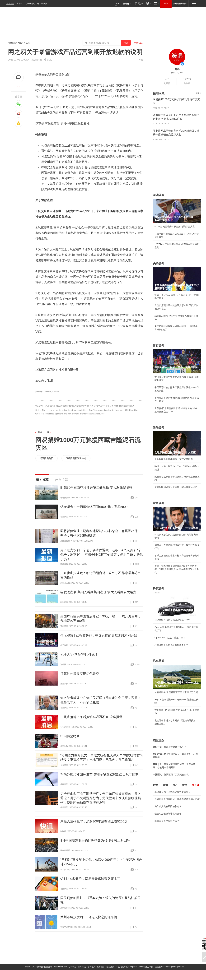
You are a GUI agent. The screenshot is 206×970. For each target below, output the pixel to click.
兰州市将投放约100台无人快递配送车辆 (88, 917)
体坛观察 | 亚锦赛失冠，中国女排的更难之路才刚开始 (98, 635)
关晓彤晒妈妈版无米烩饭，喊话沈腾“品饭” (175, 487)
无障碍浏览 (30, 3)
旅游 (184, 785)
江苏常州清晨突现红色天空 (79, 673)
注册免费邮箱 (179, 3)
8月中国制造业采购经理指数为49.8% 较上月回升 (95, 840)
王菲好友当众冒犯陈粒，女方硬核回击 (173, 459)
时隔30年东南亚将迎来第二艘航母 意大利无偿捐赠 (96, 487)
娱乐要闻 (158, 427)
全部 (198, 93)
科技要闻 (158, 588)
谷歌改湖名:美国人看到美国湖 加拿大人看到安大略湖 (98, 592)
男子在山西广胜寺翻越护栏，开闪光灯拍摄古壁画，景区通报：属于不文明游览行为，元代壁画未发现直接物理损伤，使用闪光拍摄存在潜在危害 (100, 798)
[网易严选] (138, 3)
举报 (141, 60)
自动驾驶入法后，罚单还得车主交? (172, 620)
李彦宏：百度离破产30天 (167, 821)
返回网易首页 (46, 458)
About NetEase (60, 967)
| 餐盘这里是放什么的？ (169, 747)
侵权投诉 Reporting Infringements (169, 967)
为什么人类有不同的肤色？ (168, 806)
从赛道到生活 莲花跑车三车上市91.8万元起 (176, 692)
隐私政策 (110, 967)
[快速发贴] (19, 77)
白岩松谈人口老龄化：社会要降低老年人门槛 (177, 799)
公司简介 (72, 967)
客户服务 (101, 967)
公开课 (196, 785)
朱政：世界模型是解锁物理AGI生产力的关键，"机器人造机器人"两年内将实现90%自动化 (176, 569)
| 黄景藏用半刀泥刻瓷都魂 (171, 774)
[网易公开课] (127, 3)
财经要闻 (158, 503)
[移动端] (117, 3)
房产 (175, 785)
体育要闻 (158, 345)
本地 (165, 785)
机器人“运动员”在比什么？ (79, 654)
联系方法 (82, 967)
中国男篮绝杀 (70, 736)
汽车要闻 (158, 660)
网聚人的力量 (177, 72)
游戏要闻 (158, 195)
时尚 (155, 785)
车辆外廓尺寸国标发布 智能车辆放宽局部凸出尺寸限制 (99, 774)
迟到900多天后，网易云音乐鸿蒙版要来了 (90, 879)
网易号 (21, 43)
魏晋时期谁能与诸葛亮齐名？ (169, 813)
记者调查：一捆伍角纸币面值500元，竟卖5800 (93, 507)
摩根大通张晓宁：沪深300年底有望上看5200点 (93, 821)
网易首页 (10, 3)
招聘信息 (91, 967)
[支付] (148, 3)
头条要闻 (158, 263)
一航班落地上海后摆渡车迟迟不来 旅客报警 (91, 717)
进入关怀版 (42, 3)
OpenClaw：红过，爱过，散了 (169, 637)
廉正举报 (149, 967)
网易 (39, 59)
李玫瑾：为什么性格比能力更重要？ (172, 792)
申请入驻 (138, 43)
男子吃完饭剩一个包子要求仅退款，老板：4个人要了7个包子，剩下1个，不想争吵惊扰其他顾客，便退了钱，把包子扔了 (101, 554)
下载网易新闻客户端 (76, 458)
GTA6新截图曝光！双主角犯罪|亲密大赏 (174, 226)
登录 (166, 3)
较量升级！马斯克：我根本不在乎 (171, 645)
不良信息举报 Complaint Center (130, 967)
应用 (19, 3)
